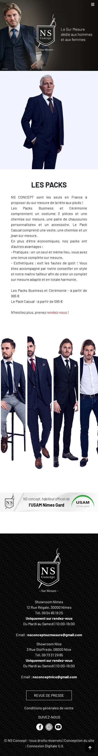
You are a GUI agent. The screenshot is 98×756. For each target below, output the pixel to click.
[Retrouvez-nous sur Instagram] (49, 726)
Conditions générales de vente (49, 708)
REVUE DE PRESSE (49, 695)
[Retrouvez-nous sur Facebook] (40, 726)
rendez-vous (57, 312)
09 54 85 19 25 (52, 613)
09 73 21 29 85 (52, 655)
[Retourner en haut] (90, 747)
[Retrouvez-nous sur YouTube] (58, 726)
